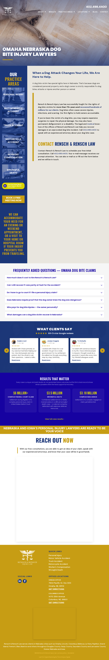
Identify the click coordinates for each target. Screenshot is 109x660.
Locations (82, 12)
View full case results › (54, 419)
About (41, 12)
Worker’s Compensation (59, 567)
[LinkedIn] (20, 581)
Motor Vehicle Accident (59, 558)
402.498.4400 (96, 7)
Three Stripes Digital (63, 657)
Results (52, 12)
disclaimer (71, 653)
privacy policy (62, 653)
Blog (95, 12)
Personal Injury (55, 555)
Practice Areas (66, 12)
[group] (54, 350)
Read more (29, 360)
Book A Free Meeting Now (13, 199)
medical (90, 124)
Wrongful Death (56, 570)
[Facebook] (25, 581)
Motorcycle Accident (58, 564)
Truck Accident (55, 561)
